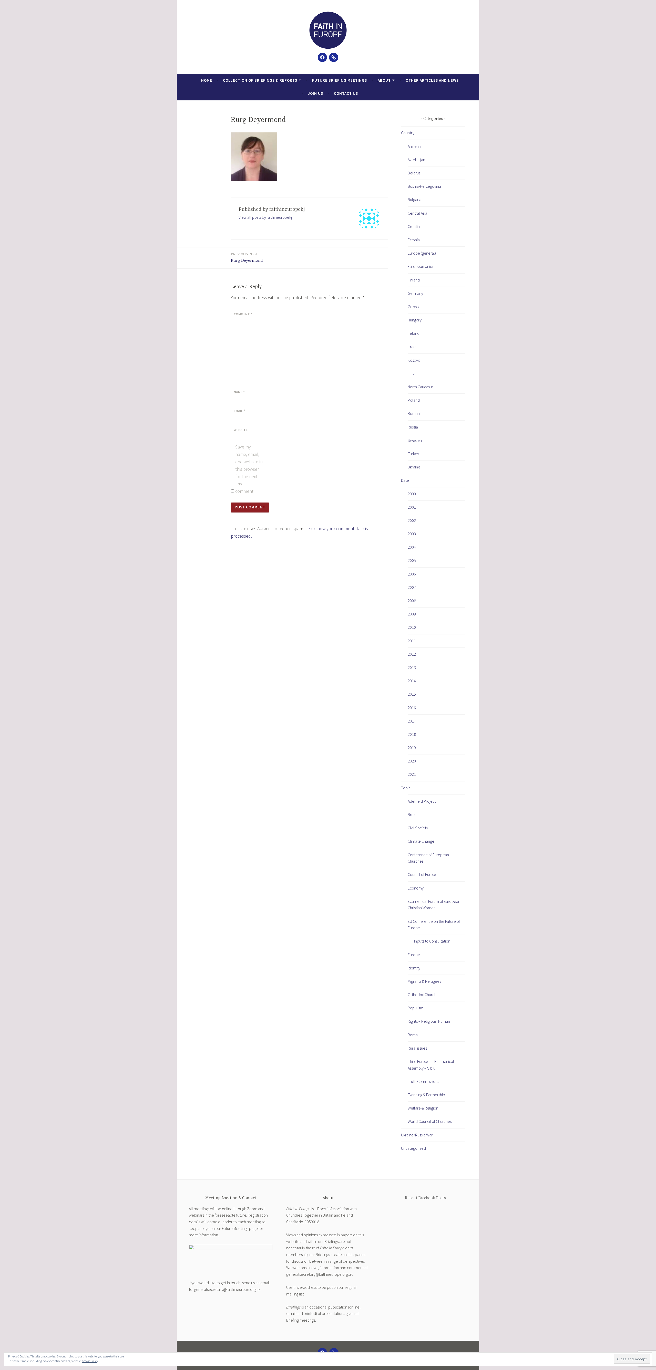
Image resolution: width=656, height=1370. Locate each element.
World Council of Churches (430, 1121)
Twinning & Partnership (426, 1094)
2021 (412, 774)
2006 (412, 574)
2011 (412, 640)
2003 (412, 533)
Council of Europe (422, 874)
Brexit (412, 814)
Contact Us (346, 93)
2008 (412, 600)
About (384, 80)
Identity (414, 967)
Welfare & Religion (423, 1108)
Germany (415, 293)
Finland (414, 280)
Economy (416, 888)
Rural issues (417, 1048)
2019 (412, 747)
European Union (421, 266)
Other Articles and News (432, 80)
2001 (412, 507)
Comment (243, 314)
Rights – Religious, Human (429, 1021)
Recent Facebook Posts (425, 1198)
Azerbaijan (416, 159)
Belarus (414, 172)
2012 (412, 654)
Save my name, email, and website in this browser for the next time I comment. (249, 469)
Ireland (413, 333)
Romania (415, 413)
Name (239, 392)
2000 (412, 493)
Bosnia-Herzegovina (424, 186)
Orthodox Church (422, 994)
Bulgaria (414, 199)
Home (206, 80)
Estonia (414, 239)
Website (241, 429)
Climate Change (421, 841)
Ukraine (414, 466)
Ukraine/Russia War (417, 1134)
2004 (412, 547)
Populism (415, 1007)
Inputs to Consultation (432, 941)
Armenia (415, 146)
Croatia (414, 226)
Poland (414, 400)
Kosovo (414, 360)
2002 (412, 520)
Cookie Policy (90, 1361)
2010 (412, 627)
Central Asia (417, 213)
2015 (412, 694)
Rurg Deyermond (247, 257)
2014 (412, 680)
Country (407, 132)
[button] (328, 30)
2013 (412, 667)
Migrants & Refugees (424, 981)
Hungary (415, 319)
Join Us (315, 93)
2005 (412, 560)
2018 (412, 734)
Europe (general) (422, 253)
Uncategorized (413, 1148)
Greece (414, 306)
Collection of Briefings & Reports (260, 80)
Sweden (415, 440)
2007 (412, 587)
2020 (412, 761)
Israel (412, 346)
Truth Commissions (423, 1081)
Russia (413, 427)
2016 (412, 707)
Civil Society (418, 827)
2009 (412, 613)
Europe (414, 954)
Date (405, 480)
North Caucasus (420, 386)
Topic (406, 787)
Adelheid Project (422, 801)
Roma (413, 1034)
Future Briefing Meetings (339, 80)
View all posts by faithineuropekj (265, 217)
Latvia (412, 373)
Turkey (413, 453)
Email (239, 411)
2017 (412, 721)
